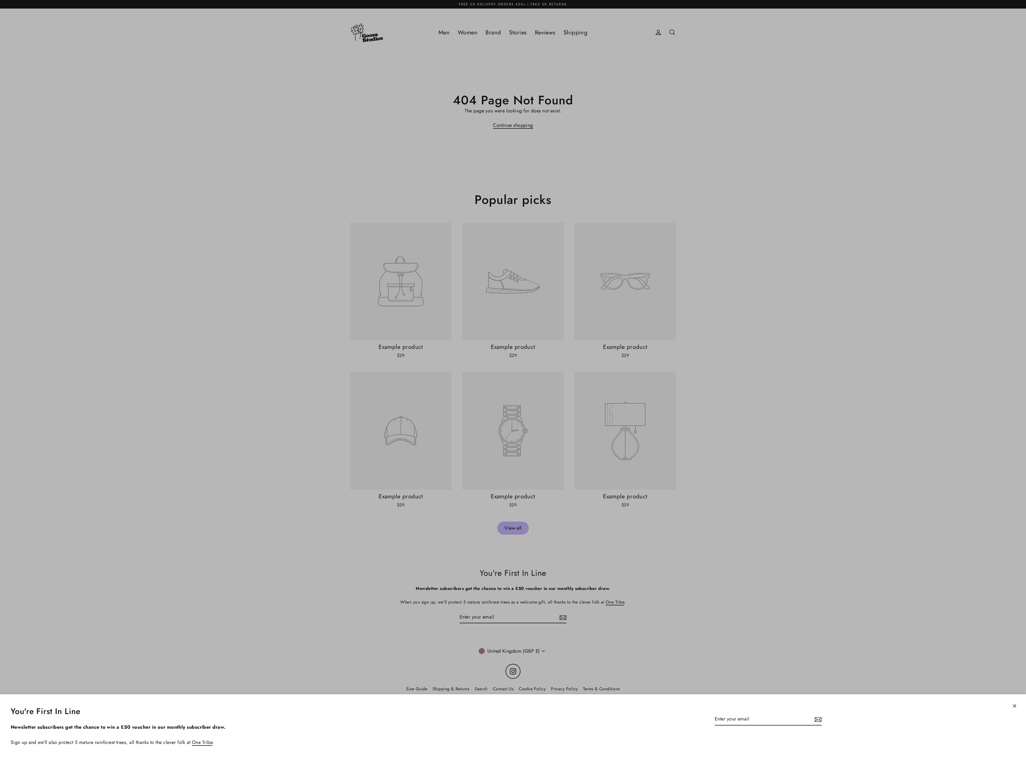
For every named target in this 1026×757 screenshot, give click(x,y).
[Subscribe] (817, 719)
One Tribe (202, 742)
